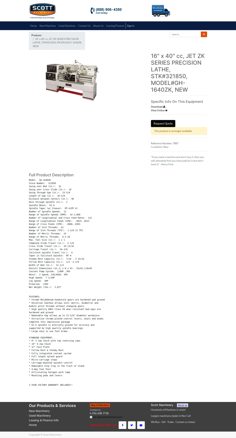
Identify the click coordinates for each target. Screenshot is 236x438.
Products (36, 35)
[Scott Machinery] (42, 10)
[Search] (204, 34)
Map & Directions (100, 405)
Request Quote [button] (163, 123)
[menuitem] (33, 26)
